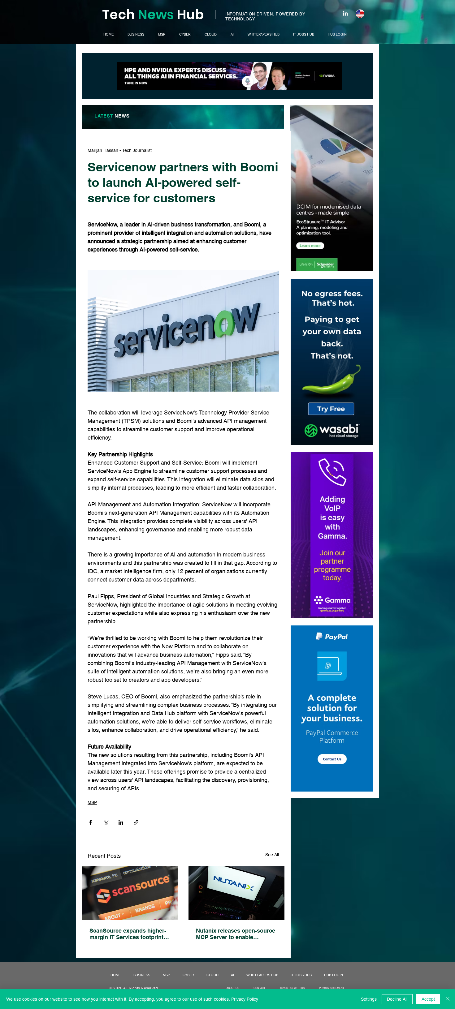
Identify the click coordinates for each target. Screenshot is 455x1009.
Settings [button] (369, 999)
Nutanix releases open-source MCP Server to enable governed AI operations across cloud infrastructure (235, 933)
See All (272, 854)
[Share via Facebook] (90, 822)
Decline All (397, 999)
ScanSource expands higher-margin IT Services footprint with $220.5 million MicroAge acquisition (127, 933)
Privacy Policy (244, 999)
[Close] (447, 999)
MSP (92, 802)
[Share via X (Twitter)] (106, 822)
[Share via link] (136, 822)
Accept (428, 999)
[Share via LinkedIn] (121, 822)
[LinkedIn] (345, 13)
